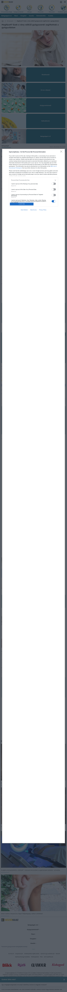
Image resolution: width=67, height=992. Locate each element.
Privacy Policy (42, 209)
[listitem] (33, 180)
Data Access (33, 209)
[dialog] (33, 496)
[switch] (54, 184)
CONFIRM (22, 204)
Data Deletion (24, 209)
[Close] (61, 152)
